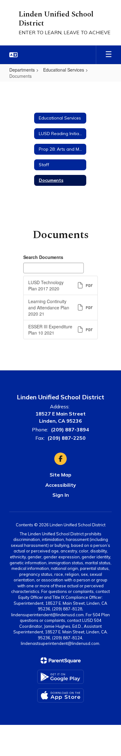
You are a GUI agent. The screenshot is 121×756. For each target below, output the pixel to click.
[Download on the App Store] (60, 695)
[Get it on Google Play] (60, 677)
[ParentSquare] (60, 660)
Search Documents (43, 257)
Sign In (60, 495)
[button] (13, 54)
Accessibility (60, 485)
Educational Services (63, 70)
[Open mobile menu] (108, 54)
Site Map (60, 475)
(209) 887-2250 (66, 438)
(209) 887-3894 (70, 429)
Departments (22, 70)
